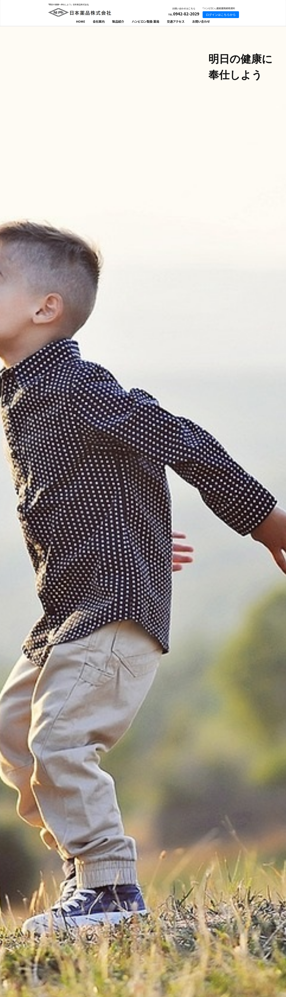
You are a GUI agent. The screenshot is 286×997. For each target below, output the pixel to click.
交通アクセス (176, 21)
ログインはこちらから (221, 14)
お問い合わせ (201, 21)
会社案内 (99, 21)
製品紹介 (118, 21)
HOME (80, 21)
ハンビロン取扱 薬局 (145, 21)
